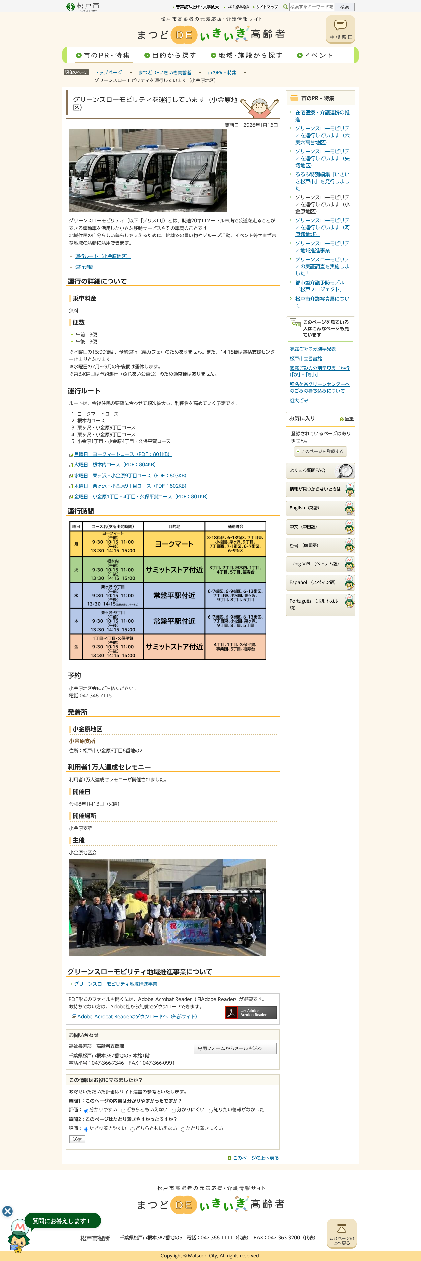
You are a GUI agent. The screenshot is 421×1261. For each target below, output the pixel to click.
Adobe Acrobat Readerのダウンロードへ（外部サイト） (138, 1016)
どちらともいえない (147, 1109)
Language (238, 6)
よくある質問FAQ (307, 470)
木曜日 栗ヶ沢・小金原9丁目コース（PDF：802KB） (131, 486)
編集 (349, 419)
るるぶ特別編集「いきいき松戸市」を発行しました (322, 181)
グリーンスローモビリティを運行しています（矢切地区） (322, 158)
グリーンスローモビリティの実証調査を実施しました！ (322, 266)
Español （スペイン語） (314, 582)
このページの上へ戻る (256, 1158)
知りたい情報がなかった (239, 1109)
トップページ (108, 72)
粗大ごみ (299, 400)
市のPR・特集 (222, 72)
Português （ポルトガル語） (314, 604)
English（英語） (306, 508)
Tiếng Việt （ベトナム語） (316, 564)
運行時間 (84, 267)
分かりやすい (103, 1109)
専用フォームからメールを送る (230, 1048)
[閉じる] (7, 1211)
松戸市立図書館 (306, 358)
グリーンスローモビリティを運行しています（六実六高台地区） (322, 135)
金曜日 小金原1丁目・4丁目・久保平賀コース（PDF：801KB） (142, 496)
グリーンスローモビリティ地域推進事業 (118, 984)
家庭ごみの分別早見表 (313, 349)
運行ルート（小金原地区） (103, 256)
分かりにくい (191, 1109)
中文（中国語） (305, 527)
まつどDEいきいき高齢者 (164, 72)
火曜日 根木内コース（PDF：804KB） (116, 464)
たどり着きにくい (204, 1128)
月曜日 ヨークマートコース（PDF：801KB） (123, 454)
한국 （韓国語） (305, 545)
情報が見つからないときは (315, 489)
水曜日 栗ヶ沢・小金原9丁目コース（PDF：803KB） (131, 475)
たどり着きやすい (107, 1128)
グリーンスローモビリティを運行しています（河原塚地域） (322, 227)
